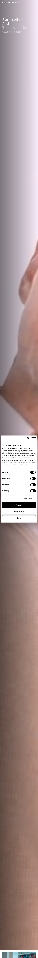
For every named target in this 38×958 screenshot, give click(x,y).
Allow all (19, 505)
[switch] (33, 478)
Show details (27, 499)
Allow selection (19, 511)
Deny (19, 518)
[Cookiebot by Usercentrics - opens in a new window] (27, 438)
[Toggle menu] (34, 3)
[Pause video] (34, 945)
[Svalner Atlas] (10, 3)
